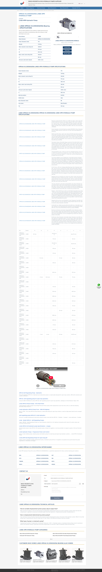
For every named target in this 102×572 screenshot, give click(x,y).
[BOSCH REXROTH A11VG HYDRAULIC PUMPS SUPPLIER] (22, 3)
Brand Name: (22, 36)
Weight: (20, 44)
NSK (20, 455)
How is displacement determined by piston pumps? (35, 515)
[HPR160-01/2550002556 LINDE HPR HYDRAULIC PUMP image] (67, 23)
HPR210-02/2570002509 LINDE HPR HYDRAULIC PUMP (32, 220)
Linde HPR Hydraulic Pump (28, 10)
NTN (20, 458)
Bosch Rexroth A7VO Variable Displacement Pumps (65, 8)
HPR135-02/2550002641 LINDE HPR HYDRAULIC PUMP (32, 186)
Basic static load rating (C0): (25, 54)
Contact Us (24, 570)
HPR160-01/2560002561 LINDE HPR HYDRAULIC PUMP (32, 170)
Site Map (28, 570)
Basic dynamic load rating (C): (26, 47)
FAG (52, 458)
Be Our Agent (67, 53)
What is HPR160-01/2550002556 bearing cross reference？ (67, 44)
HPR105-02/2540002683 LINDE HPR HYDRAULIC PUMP (32, 179)
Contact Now (67, 47)
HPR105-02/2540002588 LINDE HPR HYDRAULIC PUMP (32, 124)
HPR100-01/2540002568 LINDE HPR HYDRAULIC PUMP (32, 201)
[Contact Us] (99, 286)
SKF (53, 455)
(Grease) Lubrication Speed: (25, 59)
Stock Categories (30, 8)
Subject (46, 481)
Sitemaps (32, 570)
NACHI (20, 464)
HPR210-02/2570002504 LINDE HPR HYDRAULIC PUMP (32, 212)
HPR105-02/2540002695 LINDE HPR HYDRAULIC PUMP (32, 206)
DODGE (53, 464)
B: (19, 52)
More (51, 539)
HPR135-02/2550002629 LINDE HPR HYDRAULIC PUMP (32, 145)
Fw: (19, 106)
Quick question (47, 483)
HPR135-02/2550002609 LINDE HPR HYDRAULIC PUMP (32, 130)
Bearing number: (22, 95)
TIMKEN (21, 461)
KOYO (53, 461)
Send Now (57, 498)
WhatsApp (67, 50)
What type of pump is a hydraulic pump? (32, 521)
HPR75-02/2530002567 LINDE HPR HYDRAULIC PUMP (32, 194)
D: (19, 49)
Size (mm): (21, 103)
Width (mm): (21, 98)
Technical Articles (41, 8)
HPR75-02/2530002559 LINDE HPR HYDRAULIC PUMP (32, 153)
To (44, 478)
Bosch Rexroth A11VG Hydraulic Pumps (53, 8)
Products (21, 10)
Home (22, 8)
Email (45, 475)
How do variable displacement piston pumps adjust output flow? (39, 509)
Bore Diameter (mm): (23, 100)
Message (46, 486)
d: (19, 57)
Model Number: (22, 39)
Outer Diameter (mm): (24, 41)
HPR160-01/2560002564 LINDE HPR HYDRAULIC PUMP (32, 161)
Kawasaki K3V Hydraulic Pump (77, 8)
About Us (19, 570)
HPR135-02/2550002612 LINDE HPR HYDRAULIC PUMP (32, 137)
